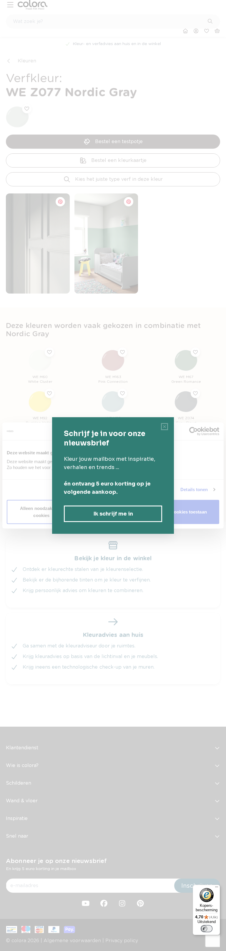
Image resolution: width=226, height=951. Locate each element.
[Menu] (216, 888)
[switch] (206, 928)
